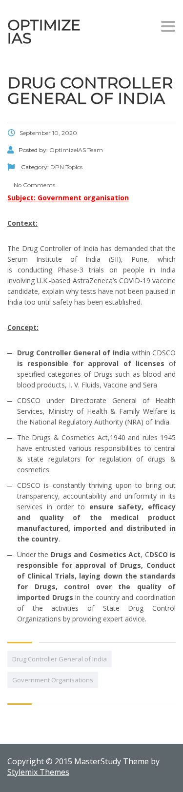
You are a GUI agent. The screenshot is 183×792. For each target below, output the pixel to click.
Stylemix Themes (38, 772)
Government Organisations (52, 680)
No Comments (33, 185)
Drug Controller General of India (59, 659)
